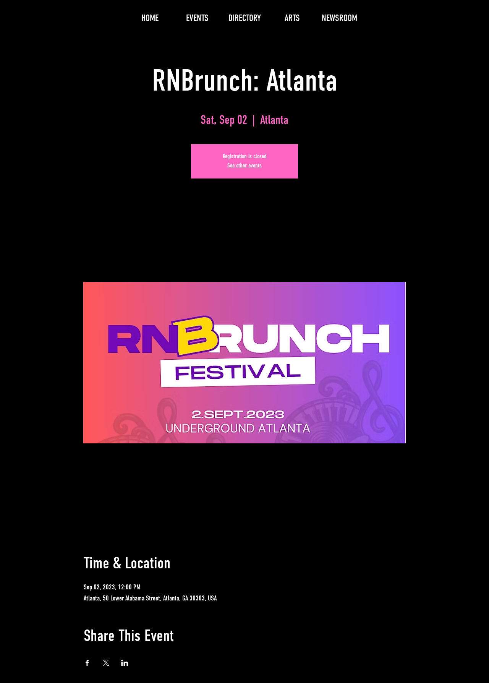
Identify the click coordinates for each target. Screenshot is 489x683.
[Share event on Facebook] (87, 663)
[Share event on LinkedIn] (124, 663)
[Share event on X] (106, 663)
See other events (244, 166)
